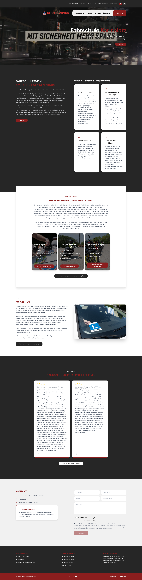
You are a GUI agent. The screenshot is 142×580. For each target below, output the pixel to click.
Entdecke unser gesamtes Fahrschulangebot (71, 276)
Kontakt (119, 13)
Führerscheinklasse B (67, 559)
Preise (89, 13)
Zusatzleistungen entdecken (97, 265)
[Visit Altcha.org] (94, 518)
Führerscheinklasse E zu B (68, 562)
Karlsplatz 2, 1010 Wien (22, 556)
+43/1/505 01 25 (23, 499)
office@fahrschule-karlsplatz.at (107, 4)
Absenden (81, 533)
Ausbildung (79, 13)
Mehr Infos (113, 562)
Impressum (123, 576)
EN (124, 3)
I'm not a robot (82, 518)
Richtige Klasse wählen (44, 266)
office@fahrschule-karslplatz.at (25, 562)
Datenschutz (114, 576)
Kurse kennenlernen (69, 266)
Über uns (106, 13)
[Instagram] (73, 576)
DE (120, 3)
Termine (97, 13)
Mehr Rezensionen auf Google (71, 463)
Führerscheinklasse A (67, 556)
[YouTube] (76, 576)
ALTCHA (93, 520)
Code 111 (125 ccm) (66, 565)
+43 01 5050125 (20, 559)
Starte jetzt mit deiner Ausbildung (29, 344)
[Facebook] (70, 576)
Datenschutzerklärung (107, 528)
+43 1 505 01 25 (91, 4)
